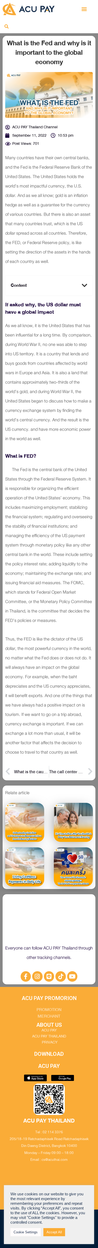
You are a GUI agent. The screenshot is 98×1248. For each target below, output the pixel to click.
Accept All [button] (54, 1232)
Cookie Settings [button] (26, 1232)
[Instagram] (37, 976)
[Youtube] (72, 976)
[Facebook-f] (26, 976)
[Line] (49, 976)
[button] (84, 8)
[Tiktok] (60, 976)
